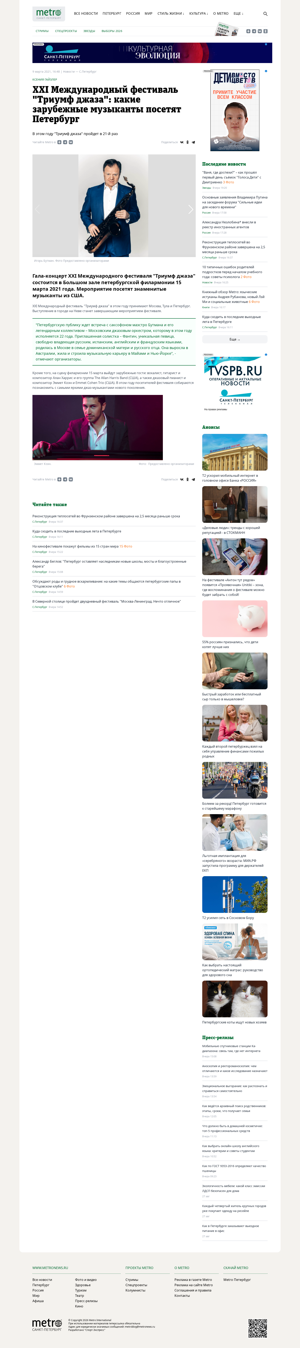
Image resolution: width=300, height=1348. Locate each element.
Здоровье (83, 1285)
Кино (79, 1306)
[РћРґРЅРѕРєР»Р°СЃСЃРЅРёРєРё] (187, 142)
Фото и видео (86, 1279)
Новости (207, 282)
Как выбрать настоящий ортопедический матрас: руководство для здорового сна (232, 970)
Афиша (38, 1301)
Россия (133, 13)
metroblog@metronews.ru (140, 1326)
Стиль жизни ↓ (171, 13)
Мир (148, 13)
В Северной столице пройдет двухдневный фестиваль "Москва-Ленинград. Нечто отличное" (106, 601)
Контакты (182, 1295)
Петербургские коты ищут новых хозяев (234, 1022)
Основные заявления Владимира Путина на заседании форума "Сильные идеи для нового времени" (235, 202)
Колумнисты (135, 1290)
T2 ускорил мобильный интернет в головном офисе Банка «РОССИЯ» (230, 478)
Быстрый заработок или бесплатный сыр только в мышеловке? (231, 696)
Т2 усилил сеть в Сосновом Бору (228, 918)
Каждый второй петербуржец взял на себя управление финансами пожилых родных (233, 751)
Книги (206, 307)
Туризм (81, 1290)
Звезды (89, 31)
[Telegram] (193, 142)
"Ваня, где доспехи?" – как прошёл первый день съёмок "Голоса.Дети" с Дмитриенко (231, 177)
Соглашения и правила (192, 1290)
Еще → (235, 339)
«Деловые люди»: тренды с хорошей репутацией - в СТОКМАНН (231, 530)
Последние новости (224, 164)
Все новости (86, 13)
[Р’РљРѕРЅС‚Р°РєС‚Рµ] (181, 142)
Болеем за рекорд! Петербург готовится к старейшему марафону (234, 806)
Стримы (42, 31)
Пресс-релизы (86, 1301)
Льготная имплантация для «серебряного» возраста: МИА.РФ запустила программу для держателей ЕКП (232, 863)
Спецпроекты (66, 31)
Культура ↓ (198, 13)
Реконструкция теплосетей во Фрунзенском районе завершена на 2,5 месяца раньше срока (106, 516)
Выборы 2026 (112, 31)
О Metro (221, 13)
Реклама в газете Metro (193, 1279)
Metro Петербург (237, 1279)
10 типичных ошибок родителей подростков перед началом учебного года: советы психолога (232, 272)
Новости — (71, 71)
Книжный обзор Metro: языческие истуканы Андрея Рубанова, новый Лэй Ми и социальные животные (233, 297)
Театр (79, 1295)
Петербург (112, 13)
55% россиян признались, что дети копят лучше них (230, 644)
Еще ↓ (239, 13)
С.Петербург (88, 71)
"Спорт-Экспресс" (94, 1330)
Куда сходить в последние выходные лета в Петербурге (76, 531)
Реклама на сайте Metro (193, 1285)
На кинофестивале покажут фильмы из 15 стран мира (75, 546)
